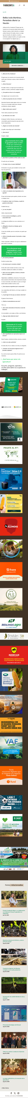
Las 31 (4, 12)
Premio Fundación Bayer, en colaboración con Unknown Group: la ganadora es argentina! (14, 912)
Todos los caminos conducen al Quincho (13, 1051)
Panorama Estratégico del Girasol (12, 1025)
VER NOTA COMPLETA (17, 65)
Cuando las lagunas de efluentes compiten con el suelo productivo (11, 969)
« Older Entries (5, 1088)
